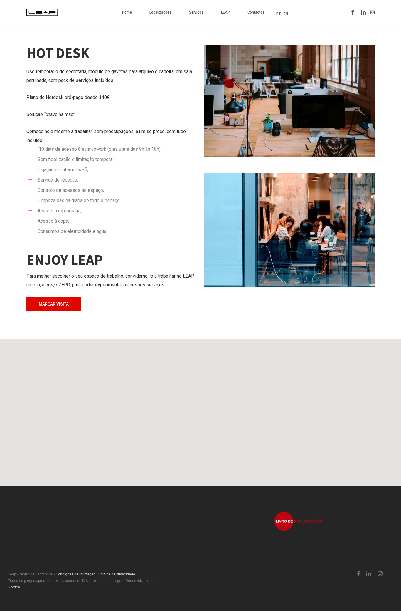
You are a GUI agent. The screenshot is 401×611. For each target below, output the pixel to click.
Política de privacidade (116, 574)
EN (286, 14)
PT (278, 14)
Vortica (14, 587)
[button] (53, 304)
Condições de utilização (75, 574)
